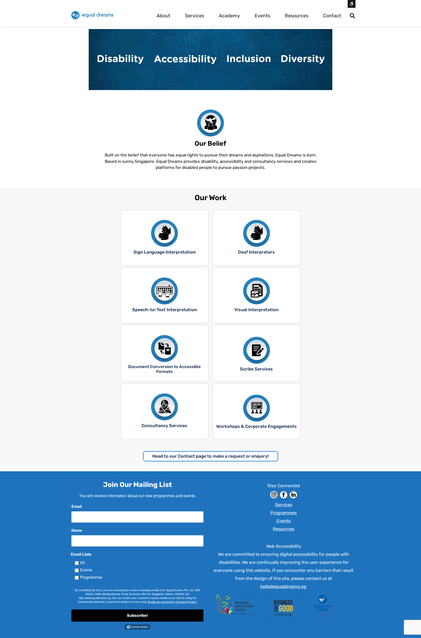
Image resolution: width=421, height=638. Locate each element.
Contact (332, 16)
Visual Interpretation (256, 309)
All (82, 562)
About (163, 16)
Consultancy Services (164, 425)
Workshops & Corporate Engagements (256, 426)
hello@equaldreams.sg (283, 586)
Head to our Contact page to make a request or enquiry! (210, 456)
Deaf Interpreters (256, 252)
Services (194, 16)
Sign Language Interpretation (165, 252)
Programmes (91, 577)
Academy (229, 16)
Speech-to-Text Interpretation (164, 309)
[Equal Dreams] (92, 15)
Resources (296, 16)
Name (76, 530)
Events (262, 16)
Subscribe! (137, 615)
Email (76, 506)
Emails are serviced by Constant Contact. (172, 602)
